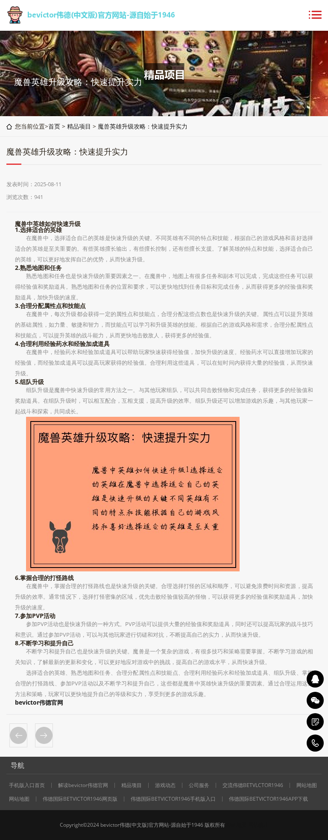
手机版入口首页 (27, 785)
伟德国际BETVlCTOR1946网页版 (80, 799)
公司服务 (199, 785)
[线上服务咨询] (315, 679)
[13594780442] (315, 743)
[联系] (315, 721)
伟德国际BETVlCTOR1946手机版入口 (173, 799)
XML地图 (236, 824)
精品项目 (79, 126)
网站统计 (258, 824)
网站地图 (306, 785)
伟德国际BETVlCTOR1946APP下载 (268, 799)
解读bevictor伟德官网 (83, 785)
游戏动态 (165, 785)
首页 (54, 126)
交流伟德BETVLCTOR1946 (253, 785)
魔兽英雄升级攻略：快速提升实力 (142, 126)
